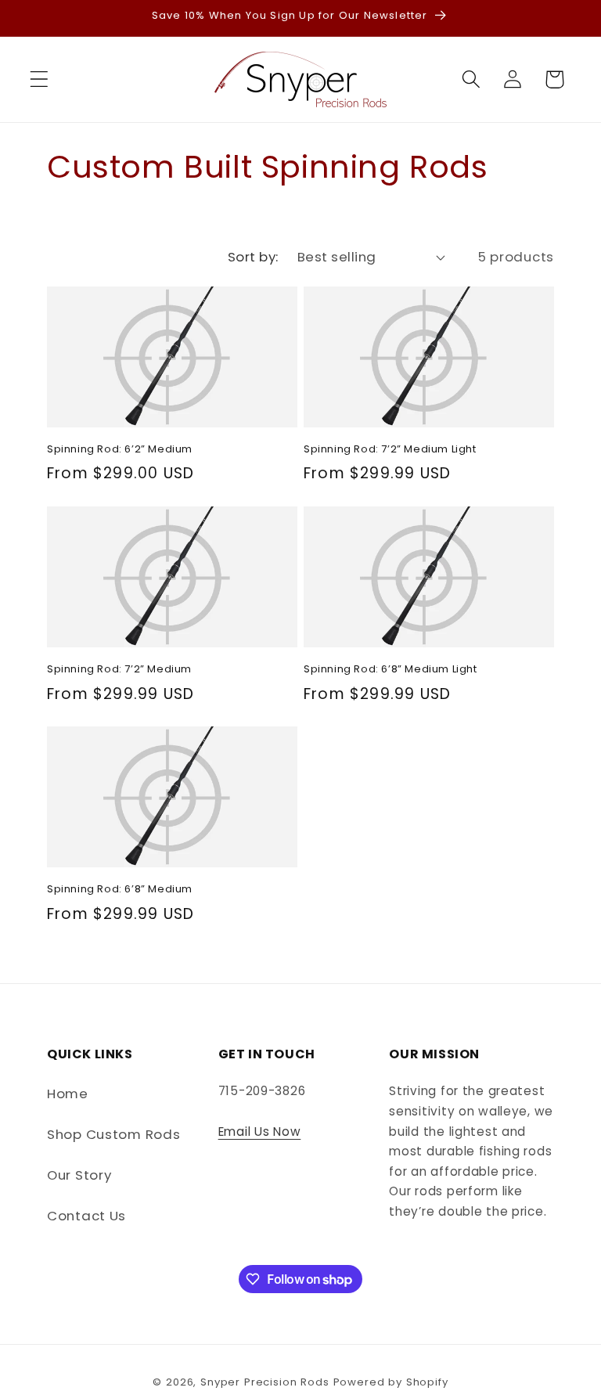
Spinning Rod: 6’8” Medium (120, 889)
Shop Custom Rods (114, 1134)
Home (67, 1093)
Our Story (79, 1175)
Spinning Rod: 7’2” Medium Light (390, 449)
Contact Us (86, 1215)
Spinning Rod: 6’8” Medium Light (390, 669)
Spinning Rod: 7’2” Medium (119, 669)
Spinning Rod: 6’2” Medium (120, 449)
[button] (39, 79)
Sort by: (253, 256)
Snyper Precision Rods (264, 1382)
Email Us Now (259, 1131)
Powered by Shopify (390, 1382)
